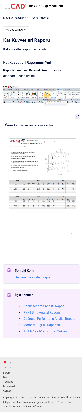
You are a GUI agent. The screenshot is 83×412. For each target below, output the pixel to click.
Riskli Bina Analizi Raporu (41, 312)
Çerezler (7, 390)
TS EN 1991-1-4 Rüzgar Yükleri (45, 331)
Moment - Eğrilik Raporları (41, 325)
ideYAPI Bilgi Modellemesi (47, 6)
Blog (5, 377)
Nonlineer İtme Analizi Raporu (44, 306)
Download (9, 386)
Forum (6, 372)
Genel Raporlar (40, 17)
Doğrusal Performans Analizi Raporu (49, 319)
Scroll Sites (9, 406)
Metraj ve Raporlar (13, 17)
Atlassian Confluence (31, 406)
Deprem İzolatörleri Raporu (34, 277)
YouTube (8, 381)
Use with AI (16, 29)
